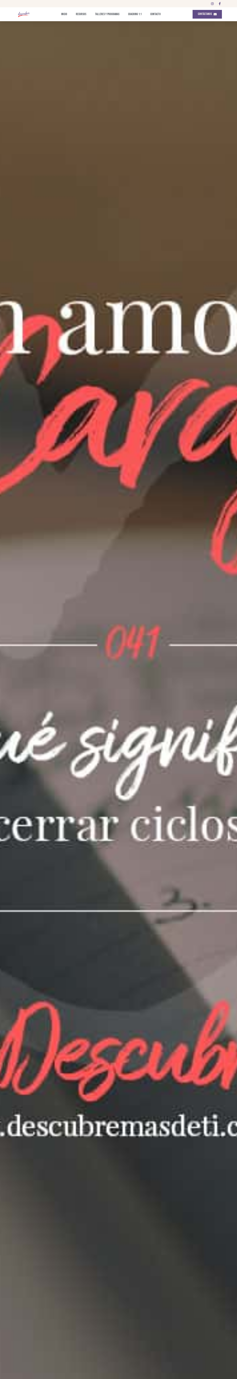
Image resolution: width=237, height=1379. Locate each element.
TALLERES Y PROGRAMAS (107, 14)
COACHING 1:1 (135, 14)
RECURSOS (81, 14)
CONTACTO (155, 14)
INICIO (64, 14)
